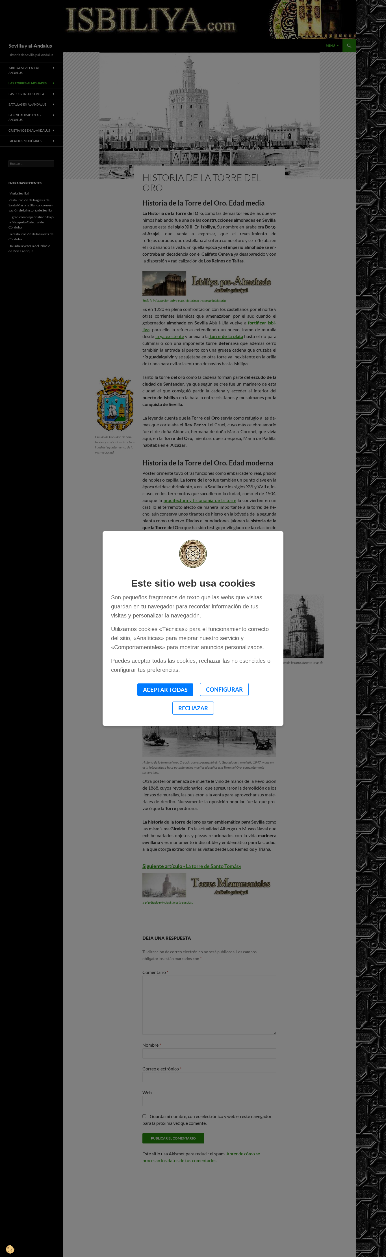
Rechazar (193, 708)
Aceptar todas (165, 689)
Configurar (224, 689)
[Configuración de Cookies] (14, 1243)
